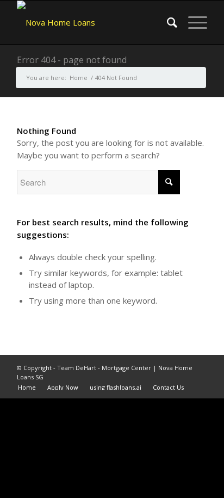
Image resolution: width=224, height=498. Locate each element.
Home (27, 387)
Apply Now (62, 387)
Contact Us (168, 387)
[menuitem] (166, 22)
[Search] (166, 22)
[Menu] (192, 22)
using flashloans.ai (115, 387)
